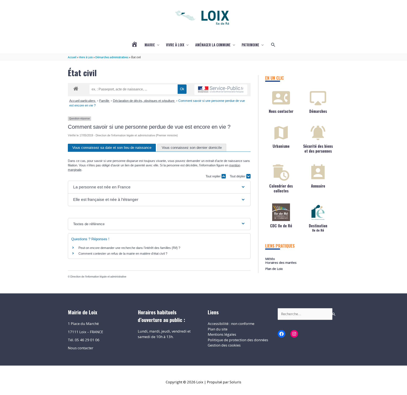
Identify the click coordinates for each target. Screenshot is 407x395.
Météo (270, 259)
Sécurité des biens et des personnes (318, 148)
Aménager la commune (213, 44)
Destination (318, 227)
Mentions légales (222, 334)
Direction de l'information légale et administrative (98, 276)
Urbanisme (281, 146)
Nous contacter (281, 111)
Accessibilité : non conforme (231, 323)
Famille (104, 100)
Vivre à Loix (175, 44)
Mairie (150, 44)
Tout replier (214, 176)
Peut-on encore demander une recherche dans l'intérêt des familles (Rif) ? (129, 248)
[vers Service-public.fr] (220, 89)
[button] (273, 45)
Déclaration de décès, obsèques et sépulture (144, 100)
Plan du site (217, 329)
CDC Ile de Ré (281, 225)
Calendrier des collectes (281, 188)
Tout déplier (238, 176)
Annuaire (318, 186)
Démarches (318, 111)
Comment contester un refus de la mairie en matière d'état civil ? (122, 253)
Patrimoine (250, 44)
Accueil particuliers (82, 100)
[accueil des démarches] (76, 87)
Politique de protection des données (238, 339)
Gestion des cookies (224, 345)
